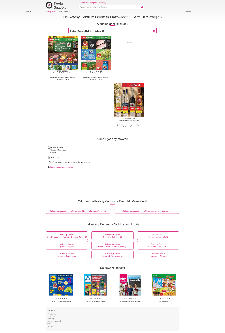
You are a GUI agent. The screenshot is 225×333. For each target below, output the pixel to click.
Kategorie (93, 2)
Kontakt (50, 326)
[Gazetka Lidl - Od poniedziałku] (61, 285)
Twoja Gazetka (60, 5)
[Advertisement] (33, 48)
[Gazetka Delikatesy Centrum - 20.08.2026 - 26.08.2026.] (96, 53)
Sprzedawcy (83, 2)
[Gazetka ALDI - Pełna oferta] (95, 285)
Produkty (102, 2)
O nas (49, 323)
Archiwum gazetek (54, 321)
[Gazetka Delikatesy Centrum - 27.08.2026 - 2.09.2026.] (63, 53)
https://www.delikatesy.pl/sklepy (61, 167)
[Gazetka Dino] (164, 285)
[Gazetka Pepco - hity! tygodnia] (129, 285)
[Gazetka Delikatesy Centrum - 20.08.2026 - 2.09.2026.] (129, 100)
